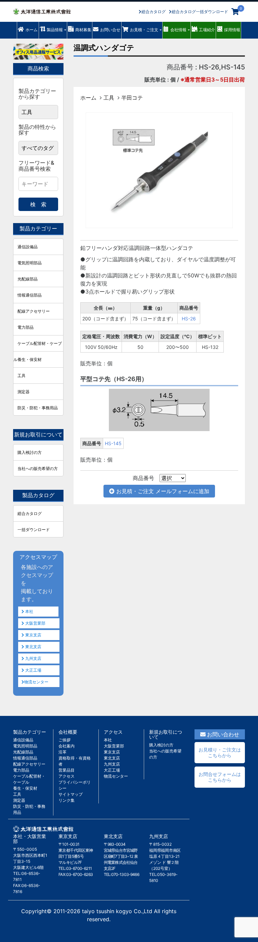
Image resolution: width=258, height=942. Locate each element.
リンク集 (66, 800)
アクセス (66, 776)
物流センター (36, 681)
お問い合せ (110, 29)
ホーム (32, 29)
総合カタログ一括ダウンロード (200, 11)
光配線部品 (27, 278)
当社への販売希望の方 (37, 468)
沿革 (62, 751)
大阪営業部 (34, 623)
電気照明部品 (29, 262)
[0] (235, 12)
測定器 (23, 391)
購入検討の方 (29, 452)
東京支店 (32, 634)
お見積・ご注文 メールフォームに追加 (162, 491)
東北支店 (32, 646)
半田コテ (132, 97)
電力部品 (25, 327)
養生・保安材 (29, 359)
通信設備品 (27, 246)
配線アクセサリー (33, 311)
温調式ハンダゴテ (104, 48)
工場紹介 (207, 29)
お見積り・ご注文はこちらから (220, 752)
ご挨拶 (64, 739)
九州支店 (32, 658)
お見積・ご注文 (144, 29)
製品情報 (55, 29)
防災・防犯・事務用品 (37, 407)
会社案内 (66, 745)
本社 (28, 611)
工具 (108, 97)
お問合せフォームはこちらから (220, 777)
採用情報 (232, 29)
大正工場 (32, 670)
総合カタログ (153, 11)
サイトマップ (70, 794)
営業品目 (66, 770)
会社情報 (178, 29)
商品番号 (143, 478)
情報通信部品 (29, 295)
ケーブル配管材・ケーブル (37, 346)
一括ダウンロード (33, 529)
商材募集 (83, 29)
